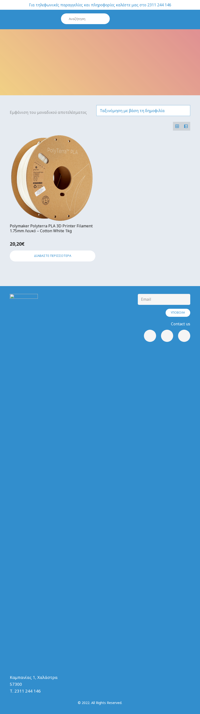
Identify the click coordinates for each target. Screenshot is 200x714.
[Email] (184, 336)
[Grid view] (177, 126)
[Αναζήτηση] (104, 18)
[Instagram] (167, 336)
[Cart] (179, 19)
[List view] (185, 126)
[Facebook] (150, 336)
